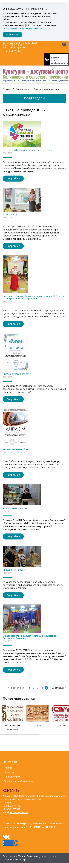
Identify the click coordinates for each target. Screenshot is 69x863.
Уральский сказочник (15, 508)
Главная (8, 767)
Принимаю (12, 34)
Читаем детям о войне (15, 449)
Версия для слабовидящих (59, 60)
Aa (47, 59)
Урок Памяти (10, 214)
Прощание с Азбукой (14, 569)
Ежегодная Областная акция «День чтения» (27, 150)
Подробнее (13, 178)
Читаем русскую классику (17, 373)
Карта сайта (10, 772)
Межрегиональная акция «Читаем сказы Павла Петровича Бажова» (29, 637)
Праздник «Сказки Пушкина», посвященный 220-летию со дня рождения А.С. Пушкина (34, 297)
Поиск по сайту (12, 776)
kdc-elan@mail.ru (18, 47)
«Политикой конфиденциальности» (23, 28)
